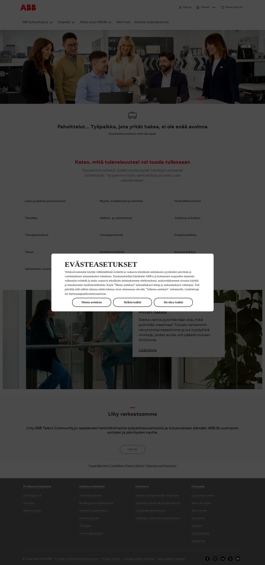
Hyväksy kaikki (173, 302)
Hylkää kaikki (132, 302)
